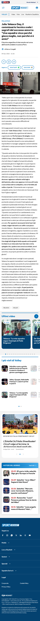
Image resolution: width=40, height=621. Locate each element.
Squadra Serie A (7, 571)
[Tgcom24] (6, 2)
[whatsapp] (12, 535)
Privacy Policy (6, 587)
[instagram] (7, 535)
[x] (16, 535)
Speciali (4, 564)
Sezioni (4, 557)
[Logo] (20, 7)
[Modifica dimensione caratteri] (14, 62)
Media (4, 543)
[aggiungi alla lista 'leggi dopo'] (9, 62)
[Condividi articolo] (4, 62)
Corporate (5, 583)
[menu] (3, 7)
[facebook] (3, 535)
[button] (20, 7)
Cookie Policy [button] (24, 583)
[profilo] (36, 7)
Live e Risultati (7, 550)
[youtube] (30, 535)
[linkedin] (21, 535)
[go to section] (36, 316)
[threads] (25, 535)
